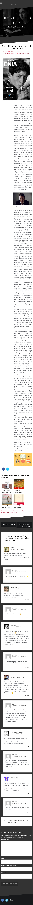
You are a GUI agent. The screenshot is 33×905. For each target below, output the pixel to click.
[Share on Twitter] (7, 470)
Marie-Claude (15, 587)
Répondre (26, 562)
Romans (27, 53)
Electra (13, 625)
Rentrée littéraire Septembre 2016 (16, 53)
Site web (3, 873)
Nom (3, 858)
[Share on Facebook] (3, 470)
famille (16, 511)
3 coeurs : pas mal (20, 51)
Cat (12, 547)
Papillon (13, 777)
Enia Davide (11, 511)
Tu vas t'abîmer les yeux (16, 19)
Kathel (12, 676)
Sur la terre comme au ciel (10, 512)
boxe (7, 511)
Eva (13, 51)
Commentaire (5, 839)
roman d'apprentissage (24, 511)
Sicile (2, 512)
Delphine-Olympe (16, 732)
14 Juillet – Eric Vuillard (9, 524)
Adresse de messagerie (8, 865)
